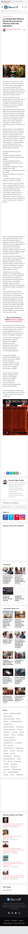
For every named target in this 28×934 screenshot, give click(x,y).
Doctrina (19, 729)
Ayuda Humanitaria (9, 719)
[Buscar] (26, 7)
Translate (6, 3)
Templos (6, 774)
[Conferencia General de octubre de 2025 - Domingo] (8, 591)
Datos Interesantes (9, 727)
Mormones (20, 751)
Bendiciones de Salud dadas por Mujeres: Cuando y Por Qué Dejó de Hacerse (8, 699)
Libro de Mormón (8, 748)
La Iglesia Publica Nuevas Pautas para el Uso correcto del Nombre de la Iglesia (8, 623)
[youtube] (15, 913)
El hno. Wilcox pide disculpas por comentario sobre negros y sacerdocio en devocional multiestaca (13, 850)
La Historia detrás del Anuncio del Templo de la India (12, 836)
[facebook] (9, 913)
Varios (12, 774)
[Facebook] (7, 473)
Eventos (21, 732)
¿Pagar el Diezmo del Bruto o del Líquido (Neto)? (8, 641)
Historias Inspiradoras (9, 740)
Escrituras (14, 732)
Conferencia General (16, 721)
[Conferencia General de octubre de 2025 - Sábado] (20, 591)
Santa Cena (7, 769)
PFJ (5, 761)
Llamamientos (19, 748)
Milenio (6, 751)
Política (10, 761)
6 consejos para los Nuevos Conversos (19, 661)
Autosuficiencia (8, 716)
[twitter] (12, 913)
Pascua (19, 759)
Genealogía (20, 735)
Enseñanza (6, 732)
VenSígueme (19, 774)
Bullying (6, 721)
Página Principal (7, 16)
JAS (5, 745)
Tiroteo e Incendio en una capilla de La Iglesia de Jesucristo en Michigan (20, 680)
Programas (14, 764)
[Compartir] (24, 30)
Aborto (5, 713)
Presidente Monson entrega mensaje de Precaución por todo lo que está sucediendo (19, 623)
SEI (4, 772)
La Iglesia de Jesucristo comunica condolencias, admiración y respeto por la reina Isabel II (13, 863)
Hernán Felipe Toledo (16, 480)
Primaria (6, 764)
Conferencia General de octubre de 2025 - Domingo (8, 598)
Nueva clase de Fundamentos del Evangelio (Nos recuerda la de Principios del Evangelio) (13, 11)
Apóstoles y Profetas (15, 713)
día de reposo (19, 727)
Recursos (6, 766)
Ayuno (18, 719)
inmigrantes (18, 743)
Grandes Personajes (9, 737)
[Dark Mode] (22, 7)
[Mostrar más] (20, 473)
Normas (12, 753)
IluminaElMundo (8, 743)
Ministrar (12, 751)
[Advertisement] (14, 51)
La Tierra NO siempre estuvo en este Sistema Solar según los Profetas (7, 680)
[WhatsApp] (14, 473)
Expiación (6, 735)
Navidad (6, 753)
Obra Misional (7, 756)
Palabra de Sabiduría (9, 759)
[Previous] (24, 11)
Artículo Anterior (6, 507)
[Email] (17, 473)
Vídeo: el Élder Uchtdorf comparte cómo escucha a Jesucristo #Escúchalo (14, 824)
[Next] (26, 11)
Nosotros (7, 920)
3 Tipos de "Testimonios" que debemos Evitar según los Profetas (8, 662)
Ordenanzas (16, 756)
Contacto (20, 920)
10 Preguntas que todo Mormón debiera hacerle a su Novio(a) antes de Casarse (13, 876)
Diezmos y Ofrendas (9, 729)
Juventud (10, 745)
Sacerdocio (14, 766)
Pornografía (17, 761)
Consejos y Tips (8, 724)
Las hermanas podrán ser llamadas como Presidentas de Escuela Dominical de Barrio (20, 579)
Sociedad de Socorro (13, 772)
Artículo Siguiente (21, 507)
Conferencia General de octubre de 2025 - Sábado (20, 598)
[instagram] (19, 913)
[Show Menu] (2, 7)
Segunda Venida (16, 769)
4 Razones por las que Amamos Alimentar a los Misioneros (20, 698)
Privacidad (14, 920)
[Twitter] (10, 473)
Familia (13, 735)
